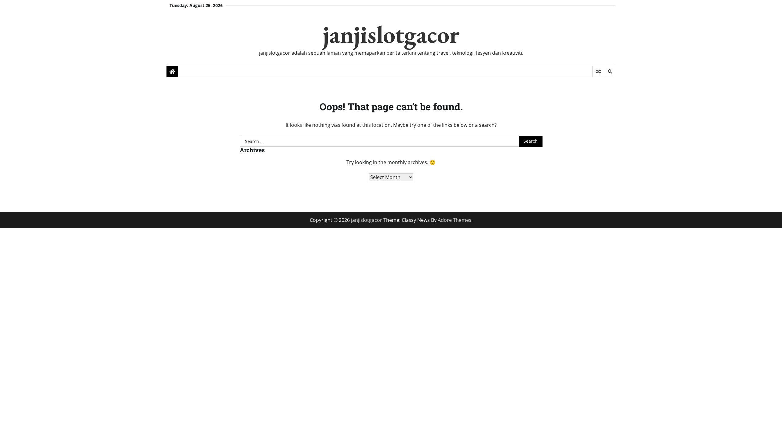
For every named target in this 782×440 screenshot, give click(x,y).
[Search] (610, 71)
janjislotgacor (391, 34)
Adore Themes (454, 220)
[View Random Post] (598, 71)
